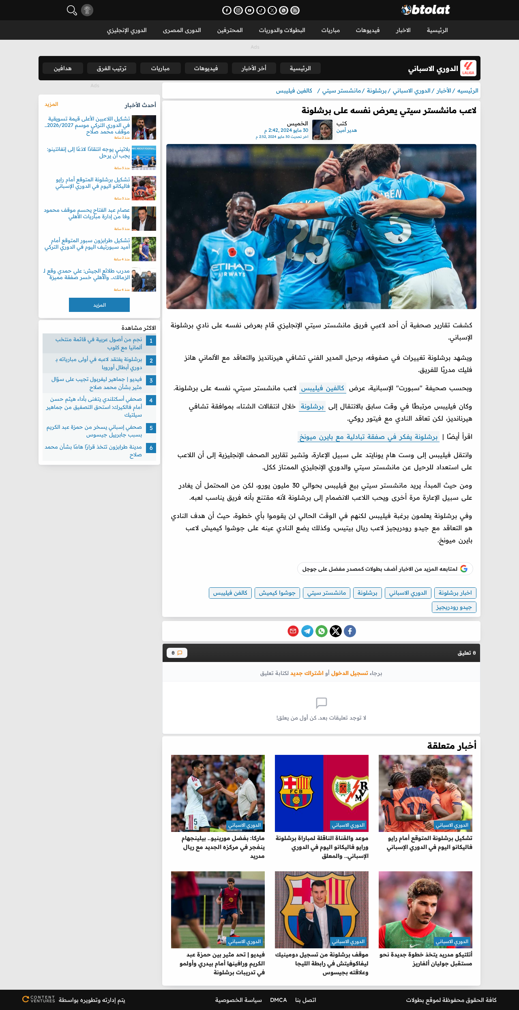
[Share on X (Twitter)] (336, 631)
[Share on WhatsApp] (321, 631)
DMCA (278, 1000)
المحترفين (230, 30)
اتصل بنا (305, 1000)
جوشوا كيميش (277, 592)
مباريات (331, 30)
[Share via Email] (293, 631)
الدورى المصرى (182, 30)
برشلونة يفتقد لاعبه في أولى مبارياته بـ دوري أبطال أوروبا (99, 363)
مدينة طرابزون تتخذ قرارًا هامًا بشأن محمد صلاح (93, 450)
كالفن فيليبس (230, 592)
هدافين (63, 68)
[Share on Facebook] (350, 631)
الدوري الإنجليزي (127, 30)
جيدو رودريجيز (454, 606)
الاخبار (403, 30)
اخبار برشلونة (455, 592)
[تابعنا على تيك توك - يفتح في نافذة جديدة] (261, 10)
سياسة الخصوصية (238, 1000)
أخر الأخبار (254, 68)
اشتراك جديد (307, 672)
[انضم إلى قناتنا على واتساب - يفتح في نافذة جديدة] (283, 10)
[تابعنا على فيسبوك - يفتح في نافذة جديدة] (227, 10)
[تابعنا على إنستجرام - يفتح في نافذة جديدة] (238, 10)
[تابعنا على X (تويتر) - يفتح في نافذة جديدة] (272, 10)
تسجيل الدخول (349, 672)
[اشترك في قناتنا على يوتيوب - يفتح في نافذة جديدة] (249, 10)
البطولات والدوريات (282, 30)
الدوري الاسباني (408, 592)
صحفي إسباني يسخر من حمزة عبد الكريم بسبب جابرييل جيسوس (94, 430)
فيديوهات (368, 30)
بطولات (415, 1000)
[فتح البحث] (72, 10)
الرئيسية (437, 30)
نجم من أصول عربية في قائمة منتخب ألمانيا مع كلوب (99, 343)
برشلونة (312, 406)
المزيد (51, 104)
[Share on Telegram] (307, 631)
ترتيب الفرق (112, 68)
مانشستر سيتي (326, 592)
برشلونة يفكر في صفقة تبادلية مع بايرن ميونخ (369, 436)
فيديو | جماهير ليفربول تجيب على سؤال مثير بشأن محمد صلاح (96, 383)
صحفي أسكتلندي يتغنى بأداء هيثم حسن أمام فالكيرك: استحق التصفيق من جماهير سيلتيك (94, 406)
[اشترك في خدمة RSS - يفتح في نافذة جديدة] (295, 10)
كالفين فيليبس (322, 388)
